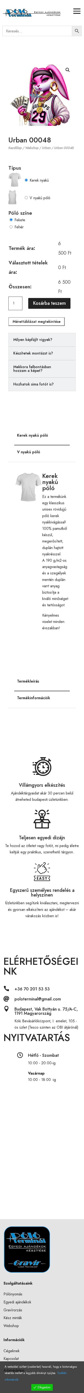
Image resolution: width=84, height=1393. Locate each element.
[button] (67, 70)
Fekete (19, 220)
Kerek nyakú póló (32, 435)
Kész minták (13, 1317)
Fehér (19, 227)
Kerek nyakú (39, 180)
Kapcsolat (11, 1358)
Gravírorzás (13, 1310)
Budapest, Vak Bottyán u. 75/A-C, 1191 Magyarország (46, 1011)
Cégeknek (12, 1351)
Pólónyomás (13, 1294)
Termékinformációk (33, 698)
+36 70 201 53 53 (32, 989)
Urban (46, 147)
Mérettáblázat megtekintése (36, 321)
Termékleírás (28, 681)
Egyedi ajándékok (17, 1302)
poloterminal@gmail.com (37, 999)
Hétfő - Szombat (43, 1055)
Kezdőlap (15, 147)
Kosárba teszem (49, 303)
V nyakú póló (40, 198)
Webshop (31, 147)
